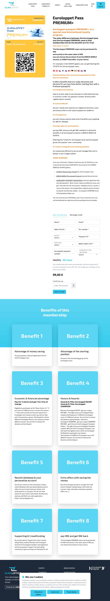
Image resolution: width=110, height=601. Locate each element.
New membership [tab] (60, 215)
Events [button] (57, 5)
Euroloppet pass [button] (32, 5)
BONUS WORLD (69, 568)
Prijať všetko (71, 592)
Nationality (57, 242)
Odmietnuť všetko (38, 593)
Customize (55, 592)
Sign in (92, 5)
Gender (57, 235)
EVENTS (41, 568)
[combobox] (64, 237)
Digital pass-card (68, 5)
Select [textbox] (56, 238)
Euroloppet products (46, 5)
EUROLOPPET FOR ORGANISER (85, 251)
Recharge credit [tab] (76, 215)
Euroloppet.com (82, 5)
